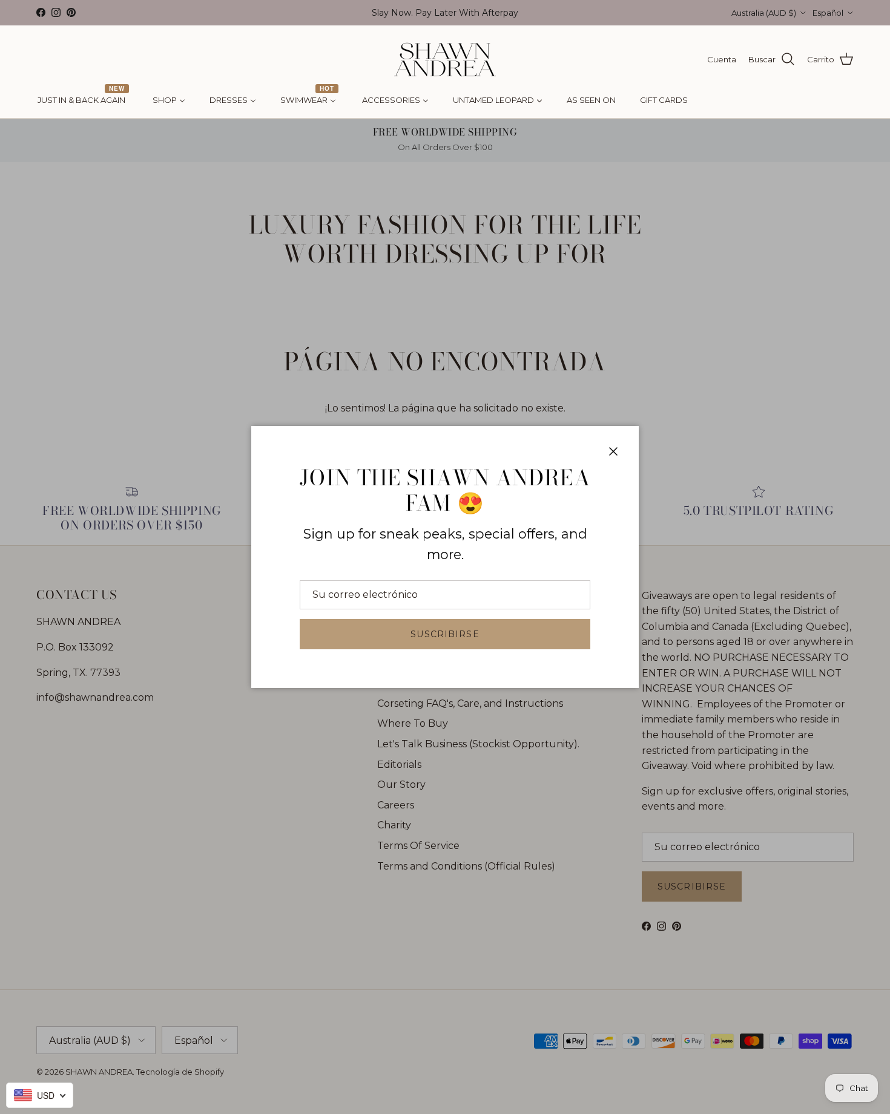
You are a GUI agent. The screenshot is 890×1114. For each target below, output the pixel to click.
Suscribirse (444, 634)
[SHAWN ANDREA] (445, 60)
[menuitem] (82, 100)
